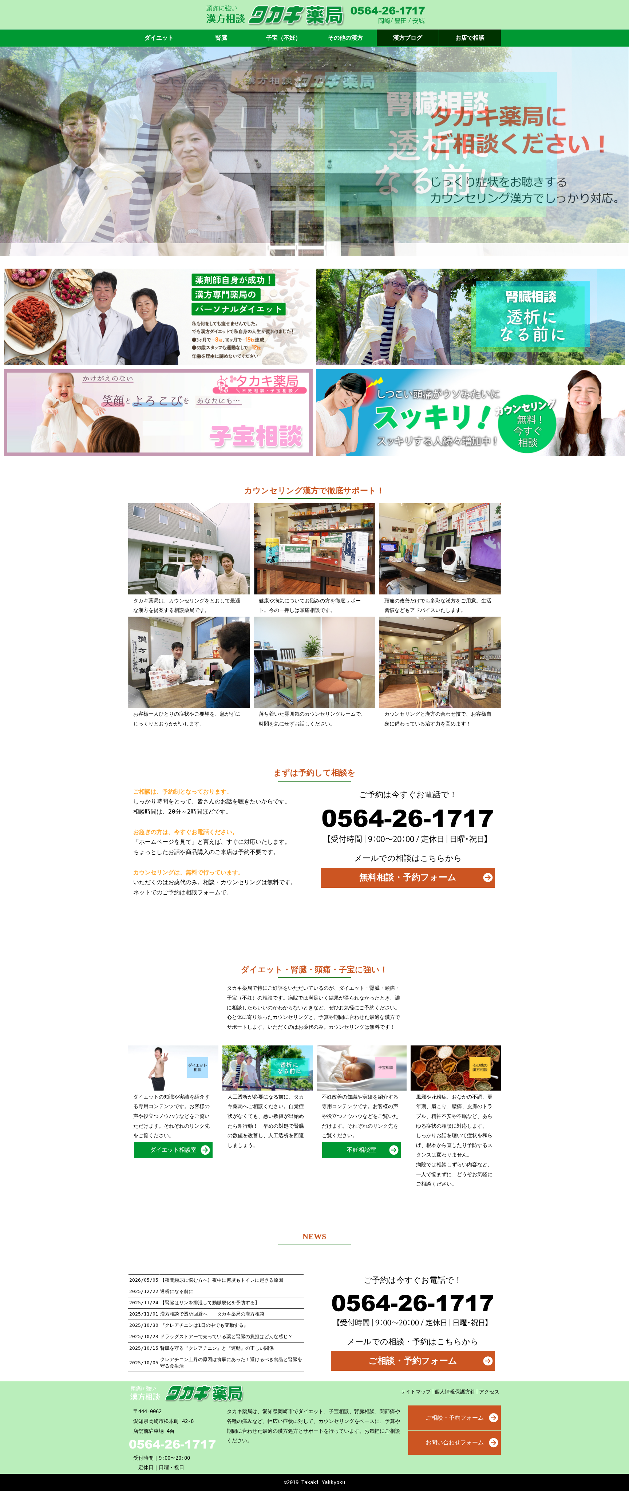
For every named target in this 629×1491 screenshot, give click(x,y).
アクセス (489, 1391)
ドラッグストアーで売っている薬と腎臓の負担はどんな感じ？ (226, 1336)
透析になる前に (176, 1291)
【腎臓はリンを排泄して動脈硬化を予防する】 (210, 1302)
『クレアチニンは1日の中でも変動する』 (204, 1325)
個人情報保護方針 (455, 1391)
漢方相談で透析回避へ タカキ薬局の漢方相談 (212, 1314)
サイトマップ (415, 1391)
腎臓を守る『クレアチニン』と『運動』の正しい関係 (217, 1348)
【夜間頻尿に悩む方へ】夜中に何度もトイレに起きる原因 (221, 1280)
